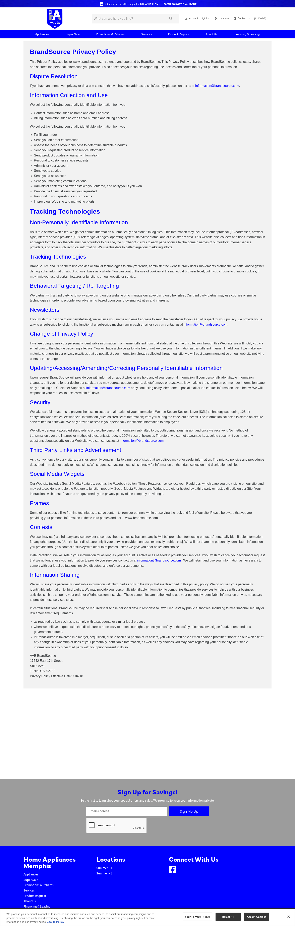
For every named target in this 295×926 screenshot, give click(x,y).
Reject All (228, 916)
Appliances (42, 34)
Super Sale (73, 34)
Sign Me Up (189, 811)
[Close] (288, 916)
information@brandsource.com (217, 85)
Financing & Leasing (247, 34)
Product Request (178, 34)
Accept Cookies (257, 916)
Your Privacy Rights (197, 916)
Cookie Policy (55, 921)
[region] (147, 917)
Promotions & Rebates (110, 34)
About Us (211, 34)
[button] (186, 18)
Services (146, 34)
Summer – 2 (104, 873)
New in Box (149, 3)
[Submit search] (171, 18)
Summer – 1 (104, 868)
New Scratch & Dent (179, 3)
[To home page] (55, 18)
